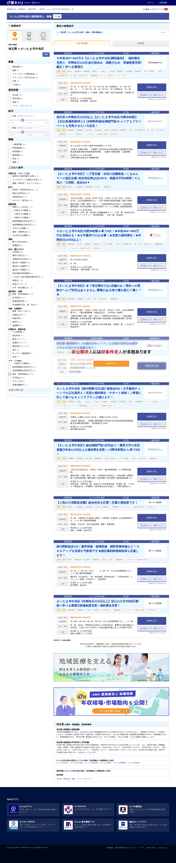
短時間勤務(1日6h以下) (23, 225)
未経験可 (17, 325)
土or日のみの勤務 (21, 235)
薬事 (15, 162)
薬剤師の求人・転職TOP (16, 9)
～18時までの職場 (21, 217)
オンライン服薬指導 (22, 353)
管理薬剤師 (18, 148)
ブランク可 (18, 381)
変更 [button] (46, 54)
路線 (29, 39)
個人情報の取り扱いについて (126, 848)
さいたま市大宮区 (76, 763)
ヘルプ (141, 848)
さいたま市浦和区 (119, 763)
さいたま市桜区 (105, 763)
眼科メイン (18, 339)
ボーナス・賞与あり (22, 200)
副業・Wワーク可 (21, 311)
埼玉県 (41, 9)
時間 (43, 39)
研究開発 (17, 151)
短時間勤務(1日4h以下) (23, 221)
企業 (15, 81)
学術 (15, 158)
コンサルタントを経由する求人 (27, 180)
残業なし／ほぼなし (22, 207)
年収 (23, 116)
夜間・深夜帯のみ (21, 232)
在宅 (15, 357)
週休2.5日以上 (20, 255)
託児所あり (18, 297)
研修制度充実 (19, 301)
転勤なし (17, 280)
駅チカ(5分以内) (20, 242)
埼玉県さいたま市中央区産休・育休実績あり (81, 32)
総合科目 (17, 335)
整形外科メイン (20, 346)
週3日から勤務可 (21, 270)
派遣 (15, 102)
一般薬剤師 (19, 144)
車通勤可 (17, 245)
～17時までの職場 (21, 214)
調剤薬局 (17, 67)
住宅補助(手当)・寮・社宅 (25, 305)
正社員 (17, 95)
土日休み (17, 252)
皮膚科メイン (19, 342)
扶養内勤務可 (19, 385)
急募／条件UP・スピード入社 (26, 183)
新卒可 (16, 322)
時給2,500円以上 (21, 193)
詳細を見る (152, 87)
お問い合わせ (151, 848)
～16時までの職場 (21, 210)
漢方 (15, 350)
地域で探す (32, 9)
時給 (23, 128)
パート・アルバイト (22, 105)
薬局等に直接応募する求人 (25, 176)
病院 (15, 70)
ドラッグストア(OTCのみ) (25, 77)
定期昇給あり (19, 197)
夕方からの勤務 (20, 228)
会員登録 (163, 3)
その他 (16, 84)
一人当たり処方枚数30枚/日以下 (27, 277)
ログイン (151, 3)
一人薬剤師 (18, 332)
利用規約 (110, 848)
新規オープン (19, 284)
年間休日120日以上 (22, 259)
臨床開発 (17, 155)
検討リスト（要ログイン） (154, 95)
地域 (14, 39)
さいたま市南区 (134, 763)
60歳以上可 (18, 315)
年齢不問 (17, 318)
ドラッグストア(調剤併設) (25, 74)
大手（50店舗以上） (22, 287)
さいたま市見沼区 (91, 763)
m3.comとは (162, 848)
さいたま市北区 (62, 763)
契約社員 (17, 98)
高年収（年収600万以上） (25, 190)
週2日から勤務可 (21, 266)
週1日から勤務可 (21, 262)
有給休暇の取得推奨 (22, 273)
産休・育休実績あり (22, 294)
